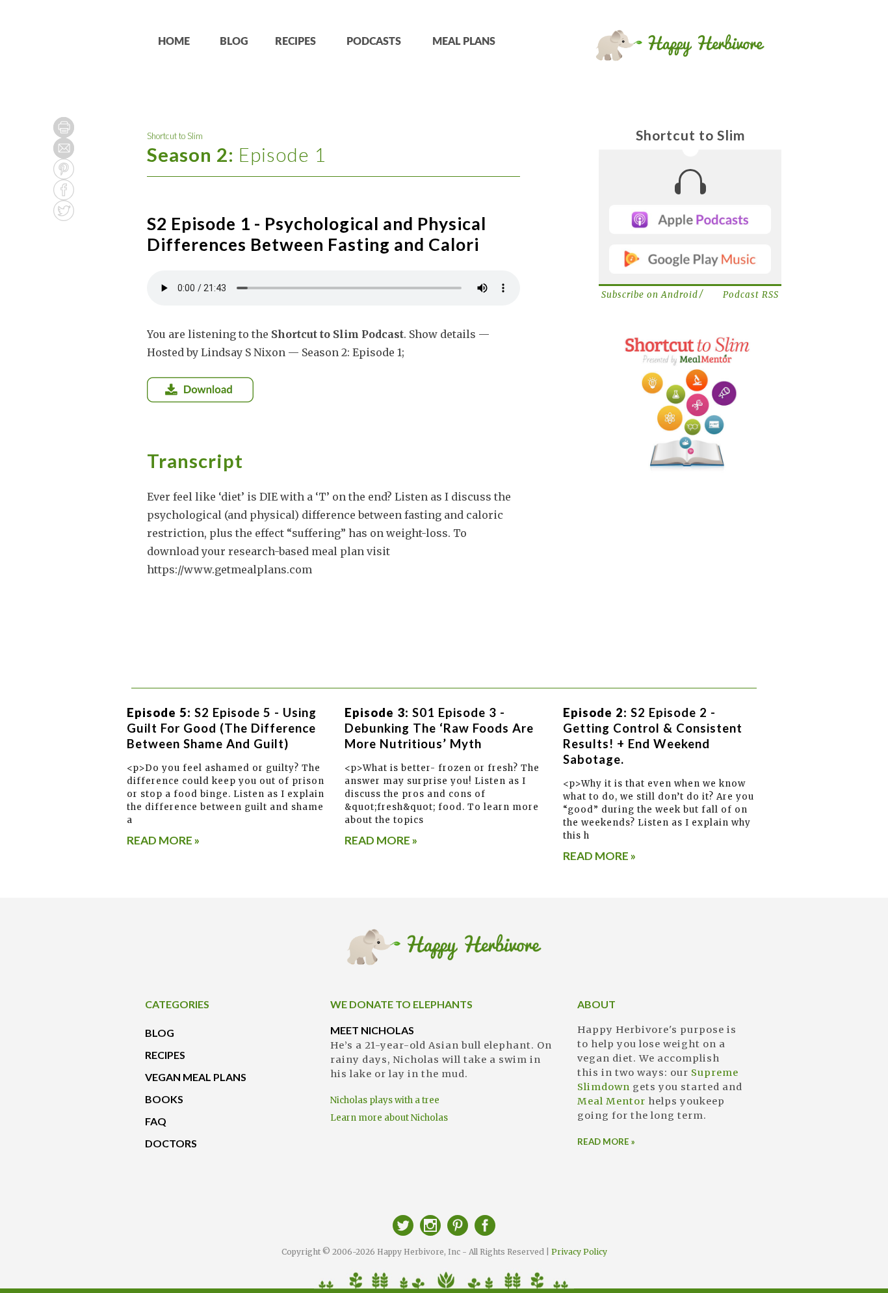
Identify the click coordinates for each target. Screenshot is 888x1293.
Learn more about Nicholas (389, 1117)
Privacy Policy (579, 1252)
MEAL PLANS (463, 41)
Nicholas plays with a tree (384, 1100)
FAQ (155, 1121)
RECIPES (295, 41)
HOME (174, 41)
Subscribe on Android (649, 294)
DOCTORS (171, 1143)
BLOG (234, 41)
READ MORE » (163, 840)
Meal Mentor (611, 1101)
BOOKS (164, 1099)
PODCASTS (373, 41)
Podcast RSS (751, 294)
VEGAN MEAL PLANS (195, 1077)
